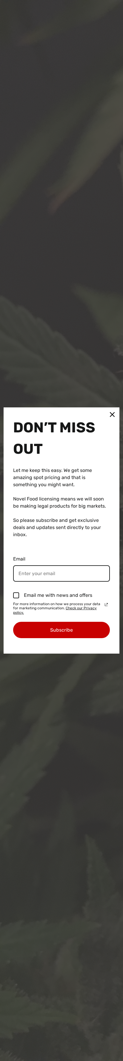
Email (19, 559)
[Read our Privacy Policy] (106, 604)
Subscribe (61, 630)
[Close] (112, 414)
